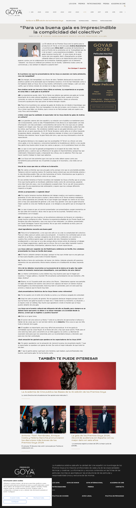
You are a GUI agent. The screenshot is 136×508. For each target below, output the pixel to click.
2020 (77, 12)
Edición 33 (73, 36)
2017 (99, 12)
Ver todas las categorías (103, 107)
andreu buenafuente (60, 36)
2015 (113, 12)
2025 (39, 12)
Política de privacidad (114, 496)
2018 (92, 12)
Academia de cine (118, 3)
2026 (31, 12)
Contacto (120, 487)
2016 (106, 12)
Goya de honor (73, 482)
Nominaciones (84, 20)
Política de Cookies (60, 496)
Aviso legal (87, 496)
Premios (81, 3)
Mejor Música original (109, 93)
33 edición (47, 36)
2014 (120, 12)
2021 (69, 12)
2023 (54, 12)
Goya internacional (94, 482)
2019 (84, 12)
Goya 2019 (81, 36)
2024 (47, 12)
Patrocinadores (94, 3)
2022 (62, 12)
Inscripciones (71, 20)
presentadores (92, 36)
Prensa (106, 3)
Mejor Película (103, 84)
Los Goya (72, 3)
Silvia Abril (103, 36)
